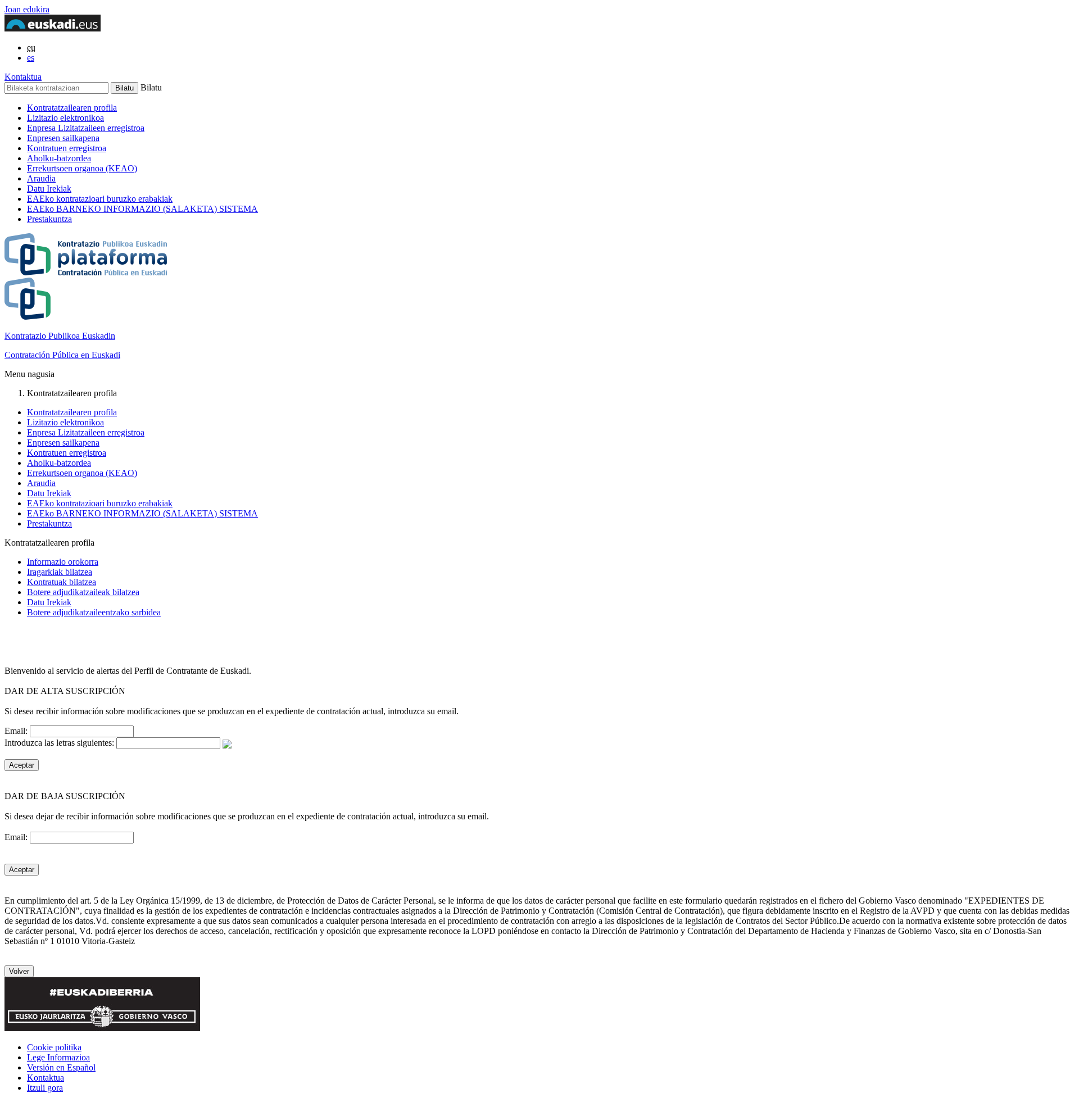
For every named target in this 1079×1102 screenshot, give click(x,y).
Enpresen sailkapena (63, 138)
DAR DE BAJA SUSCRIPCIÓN (64, 796)
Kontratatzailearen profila (72, 107)
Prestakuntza (49, 219)
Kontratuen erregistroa (66, 148)
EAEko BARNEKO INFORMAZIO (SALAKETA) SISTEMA (142, 209)
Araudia (41, 178)
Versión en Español (61, 1067)
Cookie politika (54, 1047)
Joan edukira (26, 9)
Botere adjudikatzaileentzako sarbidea (94, 612)
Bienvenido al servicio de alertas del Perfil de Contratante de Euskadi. (127, 670)
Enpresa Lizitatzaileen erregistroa (85, 128)
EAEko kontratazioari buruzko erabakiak (100, 198)
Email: (17, 731)
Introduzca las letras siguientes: (60, 742)
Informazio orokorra (62, 561)
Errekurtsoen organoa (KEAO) (82, 168)
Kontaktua (23, 76)
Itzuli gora (45, 1087)
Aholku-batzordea (59, 158)
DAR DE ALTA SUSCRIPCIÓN (64, 691)
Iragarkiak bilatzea (59, 572)
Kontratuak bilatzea (61, 582)
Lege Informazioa (58, 1057)
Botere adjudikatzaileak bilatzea (83, 592)
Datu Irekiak (49, 188)
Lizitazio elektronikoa (65, 118)
